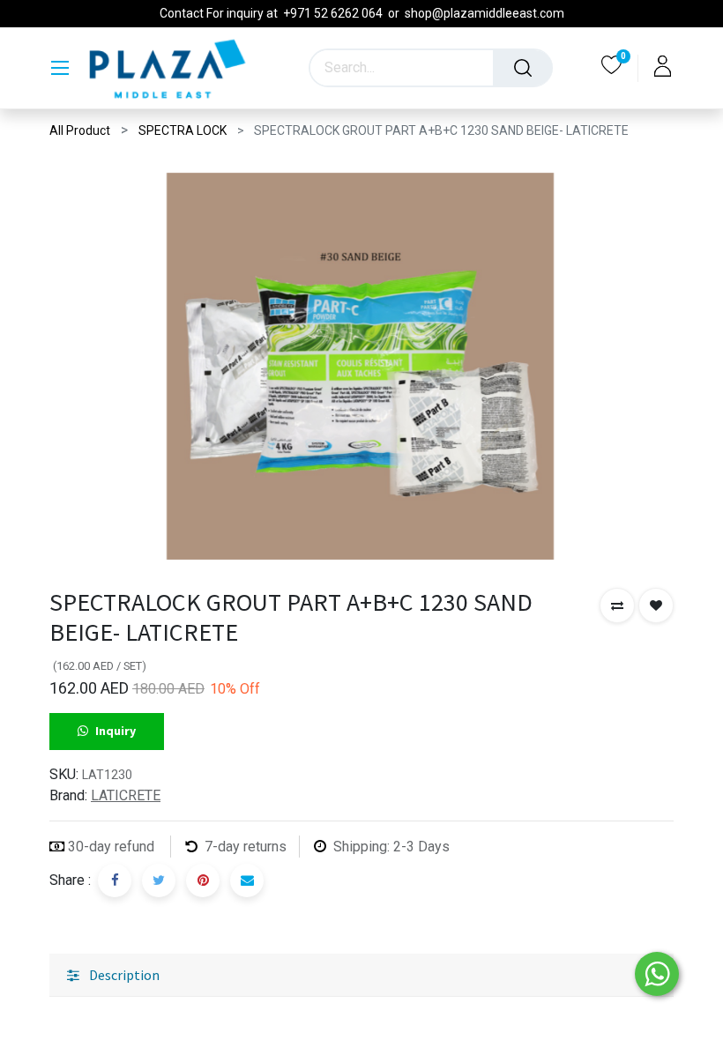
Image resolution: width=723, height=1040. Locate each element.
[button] (617, 605)
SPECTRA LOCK (182, 130)
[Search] (523, 67)
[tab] (361, 975)
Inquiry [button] (115, 731)
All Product (79, 130)
